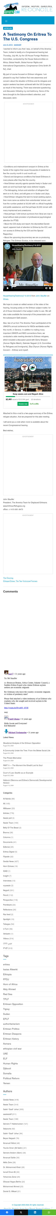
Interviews (7, 880)
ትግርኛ (5, 948)
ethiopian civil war (12, 1048)
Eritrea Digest (8, 851)
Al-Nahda (7, 798)
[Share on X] (21, 1212)
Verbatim (6, 933)
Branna (6, 832)
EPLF (6, 1018)
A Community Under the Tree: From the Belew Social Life (26, 750)
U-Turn (6, 929)
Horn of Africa (10, 984)
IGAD (5, 871)
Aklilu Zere (7, 1162)
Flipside (6, 856)
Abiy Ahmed (9, 989)
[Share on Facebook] (7, 1212)
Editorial (6, 847)
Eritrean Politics (11, 1028)
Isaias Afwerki (10, 969)
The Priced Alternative (12, 758)
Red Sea (7, 994)
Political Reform (11, 1078)
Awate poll (7, 818)
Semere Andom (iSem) (12, 1152)
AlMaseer (7, 808)
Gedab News (8, 861)
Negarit (6, 890)
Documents (8, 842)
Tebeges (6, 924)
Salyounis (7, 1128)
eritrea (6, 964)
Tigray (6, 1009)
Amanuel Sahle (9, 1157)
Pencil (5, 895)
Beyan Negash (9, 1138)
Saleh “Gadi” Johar (11, 1109)
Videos (6, 938)
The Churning (8, 578)
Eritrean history (11, 1038)
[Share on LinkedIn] (35, 1212)
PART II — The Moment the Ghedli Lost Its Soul (22, 765)
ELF (5, 1058)
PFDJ (6, 979)
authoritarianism (11, 1023)
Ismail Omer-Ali (9, 1172)
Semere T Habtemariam (13, 1123)
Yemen (6, 1083)
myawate (7, 885)
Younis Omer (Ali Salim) (13, 1148)
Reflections (7, 909)
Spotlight (6, 919)
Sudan (6, 1013)
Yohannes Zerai (9, 1176)
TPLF (6, 999)
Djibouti (7, 1068)
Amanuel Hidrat (9, 1143)
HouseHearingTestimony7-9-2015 (17, 295)
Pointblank (7, 904)
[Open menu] (6, 21)
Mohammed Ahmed (11, 1186)
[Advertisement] (28, 134)
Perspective (8, 900)
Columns (6, 837)
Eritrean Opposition (13, 1004)
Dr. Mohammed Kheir (12, 1167)
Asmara (7, 1043)
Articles (8, 28)
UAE (5, 1053)
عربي (10, 943)
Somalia (7, 1073)
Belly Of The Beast (10, 827)
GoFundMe (34, 404)
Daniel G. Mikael (10, 1191)
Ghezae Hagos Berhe (12, 1181)
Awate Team (8, 822)
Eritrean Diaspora (12, 1033)
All (4, 803)
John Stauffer (41, 295)
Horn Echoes (8, 866)
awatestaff (17, 45)
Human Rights (10, 1063)
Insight (6, 875)
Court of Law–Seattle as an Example (18, 772)
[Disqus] (28, 631)
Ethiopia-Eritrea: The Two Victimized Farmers (20, 581)
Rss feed (6, 914)
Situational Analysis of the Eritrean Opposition (22, 743)
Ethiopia (7, 974)
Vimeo (5, 299)
